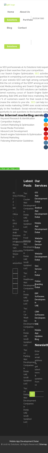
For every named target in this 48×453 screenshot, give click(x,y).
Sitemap (43, 444)
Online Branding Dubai (39, 284)
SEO (37, 73)
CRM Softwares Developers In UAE (40, 318)
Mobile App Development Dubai (24, 441)
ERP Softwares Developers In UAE (40, 299)
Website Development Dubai (41, 257)
